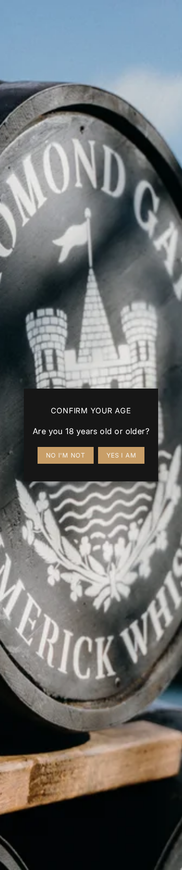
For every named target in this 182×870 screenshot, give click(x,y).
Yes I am (121, 455)
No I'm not (65, 455)
